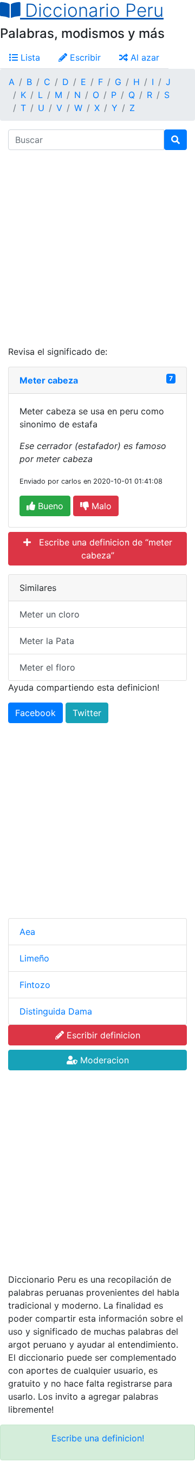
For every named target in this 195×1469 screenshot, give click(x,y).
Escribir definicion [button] (102, 1035)
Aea (27, 931)
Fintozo (35, 984)
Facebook (35, 712)
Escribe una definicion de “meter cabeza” (101, 549)
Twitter (87, 712)
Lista (29, 57)
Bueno (49, 505)
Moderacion (103, 1060)
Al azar (143, 57)
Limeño (34, 958)
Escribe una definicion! (97, 1438)
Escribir (84, 57)
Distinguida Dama (56, 1011)
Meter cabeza (49, 380)
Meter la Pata (47, 640)
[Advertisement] (97, 247)
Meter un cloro (50, 614)
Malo (100, 505)
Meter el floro (47, 667)
